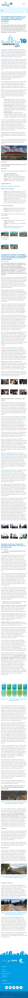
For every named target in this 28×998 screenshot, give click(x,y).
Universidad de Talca (13, 223)
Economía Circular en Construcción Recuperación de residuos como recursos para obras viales (13, 545)
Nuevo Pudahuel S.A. (5, 335)
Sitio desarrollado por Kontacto (8, 996)
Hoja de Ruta (4, 971)
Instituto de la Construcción (13, 226)
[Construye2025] (7, 3)
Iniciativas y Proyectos (6, 973)
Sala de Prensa (4, 976)
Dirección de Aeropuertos (7, 49)
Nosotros (3, 969)
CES (9, 320)
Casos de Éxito (4, 975)
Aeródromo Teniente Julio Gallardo (17, 209)
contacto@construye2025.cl (7, 983)
